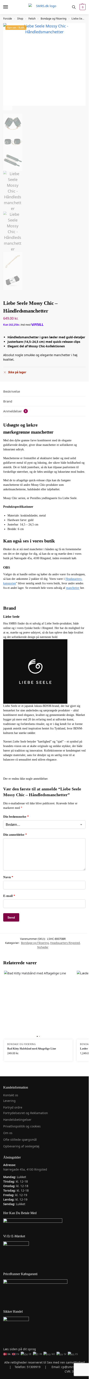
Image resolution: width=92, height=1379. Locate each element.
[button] (82, 7)
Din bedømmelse (16, 816)
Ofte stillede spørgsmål (20, 1140)
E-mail (9, 896)
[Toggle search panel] (74, 7)
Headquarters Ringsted (65, 943)
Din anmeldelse (15, 834)
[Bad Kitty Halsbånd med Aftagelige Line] (38, 1005)
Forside (7, 18)
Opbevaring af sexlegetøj (21, 1146)
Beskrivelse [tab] (11, 391)
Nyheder (42, 947)
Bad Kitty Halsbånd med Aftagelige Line (31, 1048)
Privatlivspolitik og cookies (22, 1126)
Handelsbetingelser (17, 1120)
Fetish (32, 18)
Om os (7, 1133)
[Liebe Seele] (44, 671)
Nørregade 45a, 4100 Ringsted (25, 1169)
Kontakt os (10, 1095)
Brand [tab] (7, 401)
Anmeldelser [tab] (14, 411)
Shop (20, 18)
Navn (8, 877)
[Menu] (9, 7)
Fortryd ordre (12, 1107)
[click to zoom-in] (44, 64)
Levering (9, 1101)
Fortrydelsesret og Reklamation (25, 1113)
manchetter (72, 587)
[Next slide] (7, 105)
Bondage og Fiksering (53, 18)
